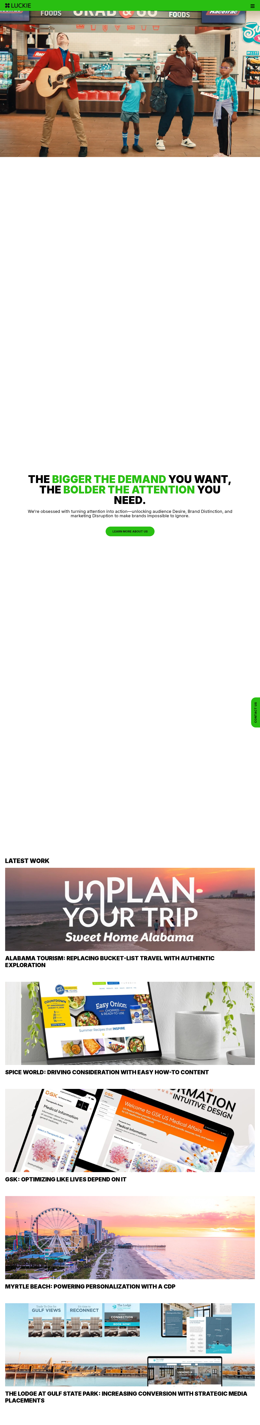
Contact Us (255, 712)
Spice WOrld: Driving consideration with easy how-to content (107, 1072)
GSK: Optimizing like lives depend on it (66, 1179)
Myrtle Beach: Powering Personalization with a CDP (90, 1286)
